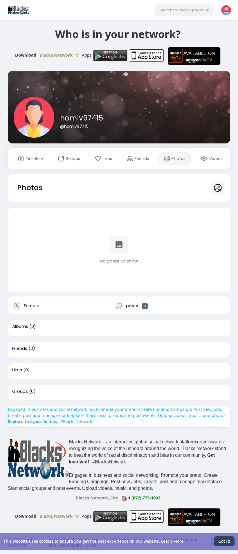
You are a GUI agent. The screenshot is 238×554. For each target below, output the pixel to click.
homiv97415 (81, 118)
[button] (184, 10)
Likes (17, 370)
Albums (20, 326)
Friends (19, 348)
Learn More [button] (172, 541)
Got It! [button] (224, 541)
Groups (20, 391)
